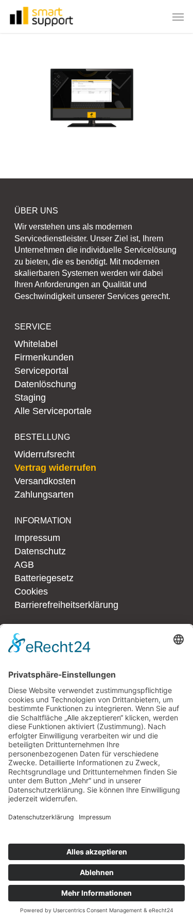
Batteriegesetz (44, 578)
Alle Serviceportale (53, 411)
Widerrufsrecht (44, 454)
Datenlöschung (45, 384)
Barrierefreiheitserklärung (66, 605)
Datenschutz (40, 551)
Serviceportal (41, 371)
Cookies (31, 591)
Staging (30, 397)
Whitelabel (36, 344)
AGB (24, 564)
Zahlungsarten (44, 494)
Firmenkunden (44, 357)
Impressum (37, 538)
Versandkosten (45, 481)
